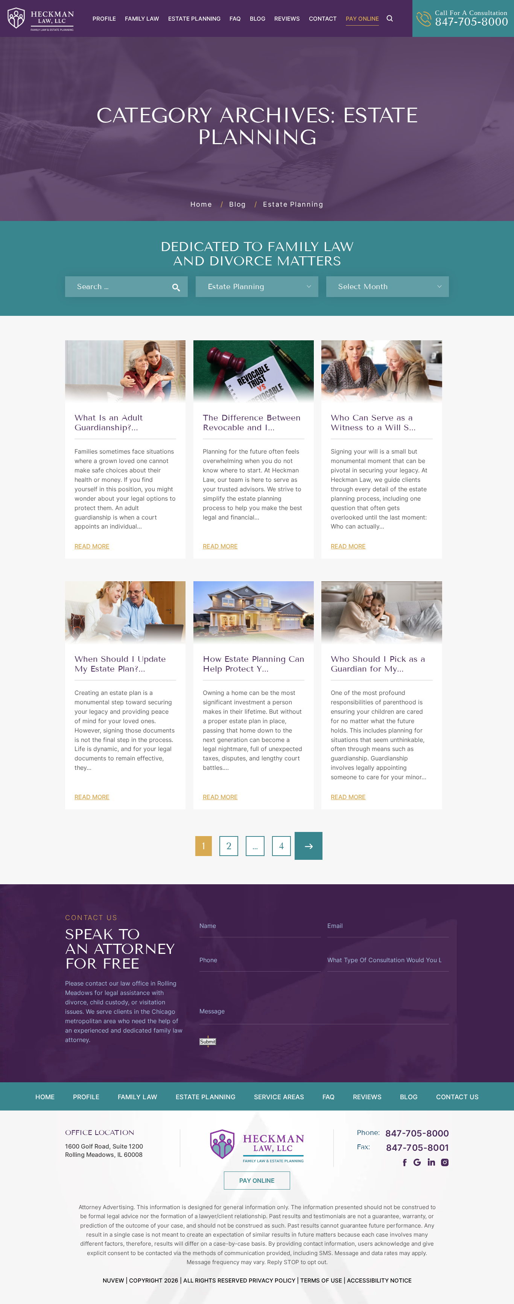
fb (405, 1162)
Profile (104, 18)
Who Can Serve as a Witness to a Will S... (373, 423)
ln (431, 1162)
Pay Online (362, 18)
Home (45, 1097)
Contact (323, 18)
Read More (92, 546)
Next (308, 846)
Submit (208, 1042)
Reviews (287, 18)
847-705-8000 (471, 21)
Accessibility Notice (379, 1280)
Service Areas (279, 1097)
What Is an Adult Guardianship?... (109, 423)
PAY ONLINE (257, 1180)
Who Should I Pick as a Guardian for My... (378, 664)
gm (417, 1162)
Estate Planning (194, 18)
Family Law (142, 18)
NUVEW (113, 1280)
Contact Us (457, 1097)
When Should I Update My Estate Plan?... (120, 664)
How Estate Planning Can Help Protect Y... (253, 664)
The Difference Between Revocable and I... (252, 423)
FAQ (235, 18)
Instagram (445, 1162)
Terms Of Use (321, 1280)
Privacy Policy (272, 1280)
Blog (257, 18)
